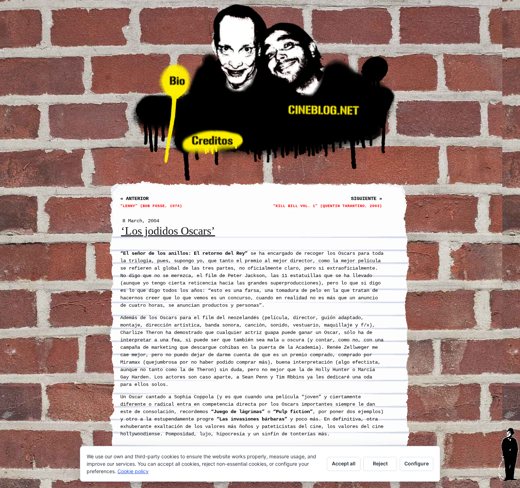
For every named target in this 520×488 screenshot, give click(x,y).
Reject (380, 463)
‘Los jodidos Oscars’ (168, 231)
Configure (416, 463)
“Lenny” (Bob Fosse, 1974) (151, 206)
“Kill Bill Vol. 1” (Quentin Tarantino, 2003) (327, 206)
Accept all (344, 463)
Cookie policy (133, 471)
